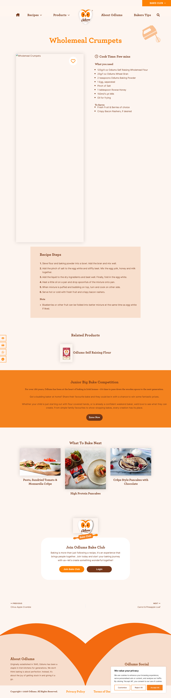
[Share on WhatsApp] (3, 352)
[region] (138, 680)
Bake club (156, 3)
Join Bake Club (72, 569)
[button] (164, 3)
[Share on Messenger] (3, 359)
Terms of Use (102, 691)
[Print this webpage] (3, 345)
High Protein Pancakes (85, 493)
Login (99, 569)
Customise (122, 687)
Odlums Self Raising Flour (92, 352)
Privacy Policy (75, 691)
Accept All (155, 687)
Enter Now (94, 417)
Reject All (138, 687)
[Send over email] (3, 338)
